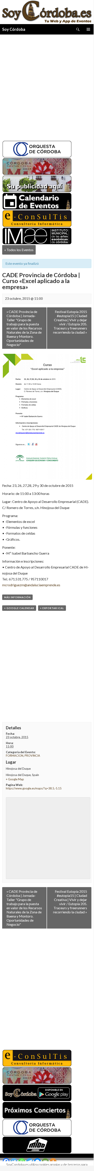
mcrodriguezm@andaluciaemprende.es (31, 585)
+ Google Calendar (19, 608)
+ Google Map (15, 779)
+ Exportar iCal (52, 608)
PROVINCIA (32, 755)
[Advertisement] (47, 86)
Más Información (17, 597)
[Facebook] (6, 1161)
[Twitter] (13, 1161)
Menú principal (88, 29)
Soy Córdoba (13, 29)
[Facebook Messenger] (37, 1161)
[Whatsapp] (21, 1161)
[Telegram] (29, 1161)
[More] (53, 1161)
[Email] (45, 1161)
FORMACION (14, 755)
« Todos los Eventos (19, 250)
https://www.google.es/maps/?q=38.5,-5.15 (34, 788)
